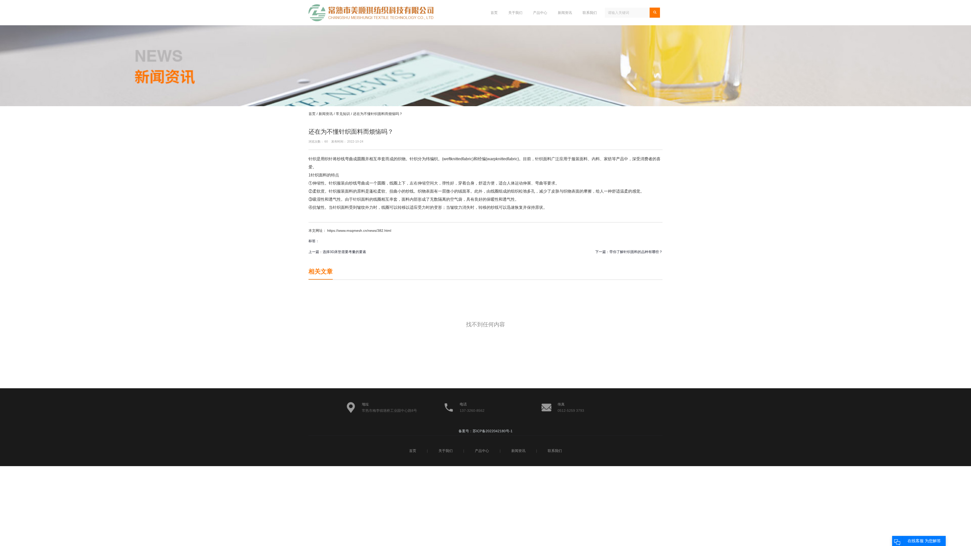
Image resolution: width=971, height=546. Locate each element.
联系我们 (590, 13)
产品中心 (540, 13)
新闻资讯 (565, 13)
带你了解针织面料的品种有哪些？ (636, 252)
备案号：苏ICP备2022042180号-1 (485, 431)
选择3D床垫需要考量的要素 (344, 252)
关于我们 (515, 13)
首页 (494, 13)
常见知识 (343, 114)
